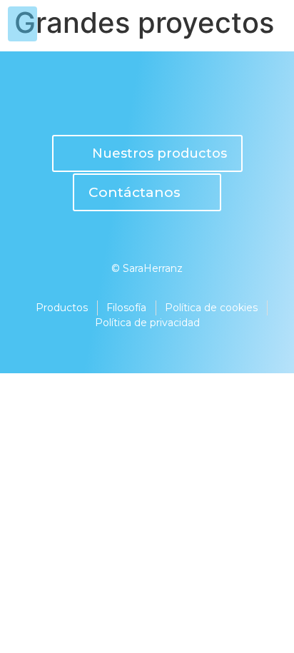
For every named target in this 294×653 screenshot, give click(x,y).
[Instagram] (118, 100)
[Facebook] (176, 100)
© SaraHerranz (147, 268)
